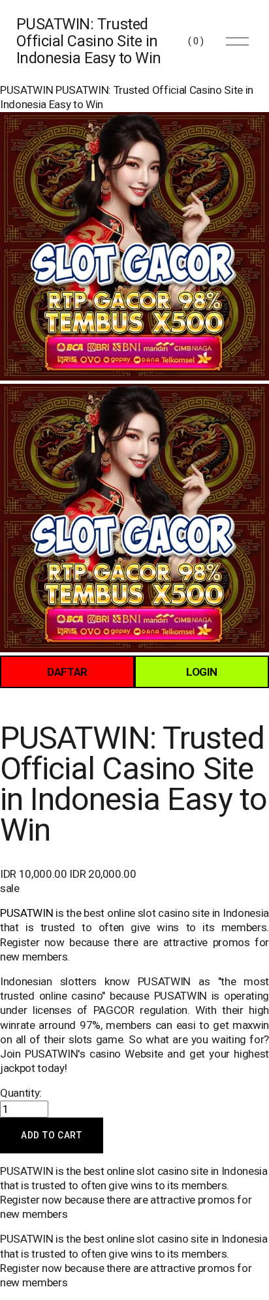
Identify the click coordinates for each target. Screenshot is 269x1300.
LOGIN (201, 671)
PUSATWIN (26, 89)
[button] (51, 1135)
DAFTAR (67, 671)
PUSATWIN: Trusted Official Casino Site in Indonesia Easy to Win (88, 41)
